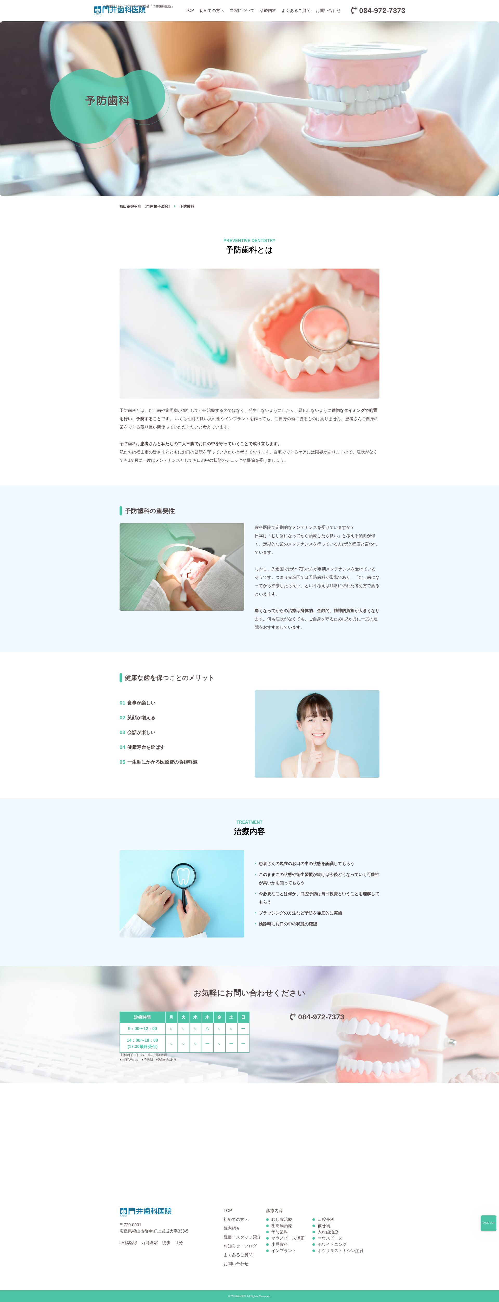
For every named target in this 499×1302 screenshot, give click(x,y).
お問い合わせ (328, 10)
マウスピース (330, 1238)
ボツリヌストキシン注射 (340, 1250)
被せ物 (324, 1225)
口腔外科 (326, 1219)
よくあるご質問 (296, 10)
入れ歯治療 (328, 1232)
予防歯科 (279, 1232)
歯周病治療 (281, 1225)
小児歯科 (279, 1244)
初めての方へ (211, 10)
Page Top (488, 1222)
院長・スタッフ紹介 (242, 1237)
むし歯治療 (281, 1219)
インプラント (283, 1250)
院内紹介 (232, 1228)
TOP (190, 10)
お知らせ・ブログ (240, 1246)
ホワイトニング (332, 1244)
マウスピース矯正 (288, 1238)
